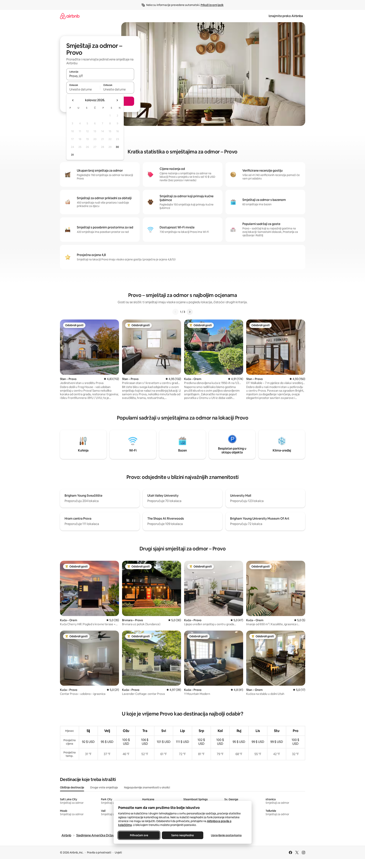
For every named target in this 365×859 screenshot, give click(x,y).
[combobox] (100, 76)
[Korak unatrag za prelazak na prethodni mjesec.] (73, 100)
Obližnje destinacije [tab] (72, 787)
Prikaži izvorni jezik (212, 5)
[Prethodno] (175, 312)
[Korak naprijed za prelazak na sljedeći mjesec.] (117, 100)
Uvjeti (118, 852)
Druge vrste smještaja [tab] (104, 787)
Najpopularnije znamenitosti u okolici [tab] (147, 787)
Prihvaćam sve (139, 835)
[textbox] (83, 89)
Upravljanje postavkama (226, 835)
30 (117, 147)
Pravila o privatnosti (99, 852)
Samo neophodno (182, 835)
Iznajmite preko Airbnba (286, 16)
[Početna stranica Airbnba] (70, 16)
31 (72, 154)
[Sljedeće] (190, 312)
